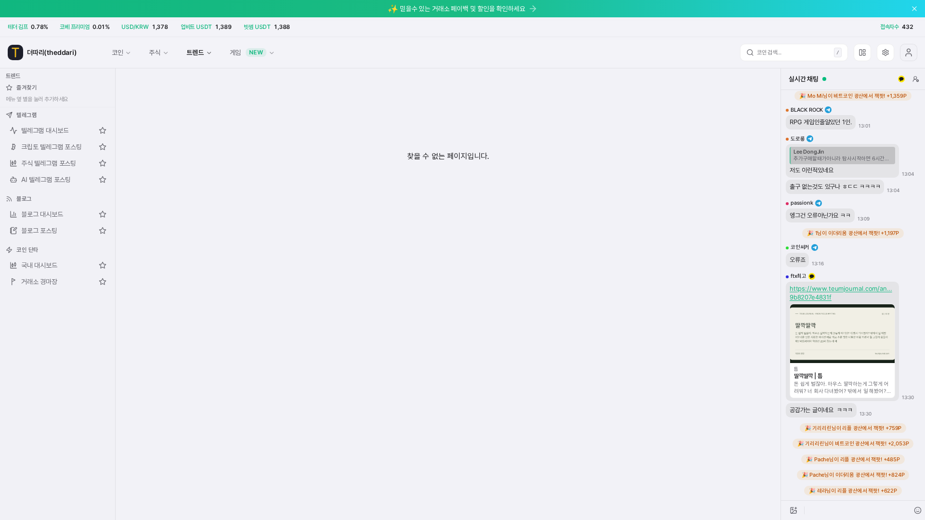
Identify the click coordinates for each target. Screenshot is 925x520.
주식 (154, 52)
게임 (247, 52)
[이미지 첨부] (793, 510)
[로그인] (908, 52)
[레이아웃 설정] (862, 52)
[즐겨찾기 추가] (102, 130)
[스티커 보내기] (918, 510)
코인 (117, 52)
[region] (853, 295)
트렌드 (194, 52)
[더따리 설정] (885, 52)
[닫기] (914, 8)
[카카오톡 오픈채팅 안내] (901, 79)
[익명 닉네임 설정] (916, 79)
